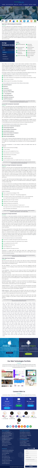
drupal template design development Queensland (21, 101)
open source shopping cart (19, 270)
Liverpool (25, 315)
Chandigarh (33, 303)
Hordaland (26, 311)
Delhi (31, 305)
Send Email (31, 405)
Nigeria (34, 320)
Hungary (30, 311)
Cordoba (8, 305)
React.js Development (23, 436)
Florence (25, 308)
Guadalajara (4, 311)
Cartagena (29, 303)
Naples (12, 320)
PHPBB (3, 291)
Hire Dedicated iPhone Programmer (25, 435)
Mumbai (31, 318)
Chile (6, 304)
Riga (11, 324)
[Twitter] (10, 426)
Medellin (34, 317)
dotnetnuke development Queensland (20, 300)
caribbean (26, 303)
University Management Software (25, 445)
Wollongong (4, 332)
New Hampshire (20, 334)
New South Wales (22, 320)
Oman (15, 321)
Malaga (9, 317)
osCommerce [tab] (5, 56)
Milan (17, 318)
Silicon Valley (4, 63)
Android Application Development (25, 433)
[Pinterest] (19, 426)
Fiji (20, 308)
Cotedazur (15, 305)
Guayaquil (16, 311)
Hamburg (19, 311)
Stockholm (26, 327)
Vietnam (18, 331)
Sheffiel (34, 325)
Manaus (16, 317)
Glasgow (19, 310)
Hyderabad (33, 311)
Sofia (10, 327)
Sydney (3, 328)
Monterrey (20, 318)
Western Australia (32, 331)
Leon (13, 315)
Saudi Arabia (24, 325)
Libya (15, 315)
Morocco (28, 318)
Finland (22, 308)
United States (24, 330)
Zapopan (12, 332)
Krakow (13, 314)
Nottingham (30, 334)
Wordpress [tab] (5, 52)
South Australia (19, 327)
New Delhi (15, 334)
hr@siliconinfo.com (19, 404)
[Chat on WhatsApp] (30, 426)
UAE (7, 330)
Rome (24, 324)
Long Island (28, 332)
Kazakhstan (4, 314)
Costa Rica (11, 305)
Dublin (15, 307)
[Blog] (22, 426)
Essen (13, 308)
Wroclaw (8, 332)
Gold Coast (26, 310)
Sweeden (29, 327)
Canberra (15, 303)
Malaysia (12, 317)
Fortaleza (28, 308)
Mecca (31, 317)
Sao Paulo (20, 325)
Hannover (23, 311)
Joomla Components (31, 53)
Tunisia (34, 328)
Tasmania (9, 328)
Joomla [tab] (4, 47)
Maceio (3, 317)
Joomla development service (8, 124)
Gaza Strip (4, 310)
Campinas (11, 303)
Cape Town (19, 303)
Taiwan (6, 328)
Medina (3, 318)
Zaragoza (15, 332)
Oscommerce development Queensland (8, 255)
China (9, 304)
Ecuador (34, 307)
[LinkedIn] (16, 426)
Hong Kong (20, 332)
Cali (5, 303)
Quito (7, 324)
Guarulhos (8, 311)
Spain (23, 327)
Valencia (3, 331)
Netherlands (17, 320)
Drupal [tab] (4, 49)
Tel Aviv (12, 328)
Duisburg (17, 307)
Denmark (34, 305)
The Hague (19, 328)
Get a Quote (9, 352)
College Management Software (25, 443)
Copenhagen (4, 305)
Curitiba (20, 305)
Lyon (34, 315)
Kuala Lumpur (20, 314)
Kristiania (16, 314)
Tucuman (31, 328)
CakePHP (12, 285)
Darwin (29, 305)
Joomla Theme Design (21, 55)
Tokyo (25, 328)
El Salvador (10, 308)
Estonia (15, 308)
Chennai (3, 304)
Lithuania (22, 315)
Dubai (12, 307)
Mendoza (10, 318)
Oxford (19, 321)
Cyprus (23, 305)
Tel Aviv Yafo (16, 328)
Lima (17, 315)
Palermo (22, 321)
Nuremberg (11, 321)
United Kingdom (18, 330)
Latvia (3, 315)
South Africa (14, 327)
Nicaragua (31, 320)
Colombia (33, 304)
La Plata (27, 314)
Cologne (30, 304)
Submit (31, 466)
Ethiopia (18, 308)
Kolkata (10, 314)
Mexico (9, 334)
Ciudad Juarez (23, 304)
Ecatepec (30, 307)
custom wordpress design (24, 211)
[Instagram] (13, 426)
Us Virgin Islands (32, 330)
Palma (25, 321)
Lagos (30, 314)
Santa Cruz (4, 325)
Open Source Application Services (8, 83)
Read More (7, 408)
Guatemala (12, 311)
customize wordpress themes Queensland (21, 210)
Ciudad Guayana (17, 304)
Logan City (29, 315)
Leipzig (11, 315)
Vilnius (21, 331)
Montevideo (24, 318)
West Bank (27, 331)
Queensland (4, 324)
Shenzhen (4, 327)
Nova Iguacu (7, 321)
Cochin (27, 304)
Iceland (24, 332)
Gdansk (8, 310)
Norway (3, 321)
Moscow (12, 334)
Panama (28, 321)
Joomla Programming (31, 50)
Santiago (8, 325)
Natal (14, 320)
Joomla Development (21, 44)
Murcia (3, 320)
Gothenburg (31, 310)
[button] (3, 13)
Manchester (20, 317)
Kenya (8, 314)
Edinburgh (4, 308)
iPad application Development (24, 438)
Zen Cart (12, 265)
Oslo (17, 321)
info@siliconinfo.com (30, 404)
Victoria (13, 331)
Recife (10, 324)
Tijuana (23, 328)
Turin (3, 330)
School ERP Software (23, 442)
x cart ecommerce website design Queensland (20, 299)
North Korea (25, 334)
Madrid (6, 317)
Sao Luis (16, 325)
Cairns (3, 303)
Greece (34, 310)
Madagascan (33, 332)
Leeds (9, 315)
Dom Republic (4, 307)
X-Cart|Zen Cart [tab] (5, 58)
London (32, 315)
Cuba (18, 305)
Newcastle (27, 320)
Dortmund (9, 307)
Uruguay (28, 330)
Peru (34, 321)
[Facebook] (7, 426)
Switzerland (33, 327)
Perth (32, 321)
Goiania (23, 310)
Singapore (7, 327)
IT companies (16, 63)
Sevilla (28, 325)
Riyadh (19, 324)
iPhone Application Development (25, 432)
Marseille (27, 317)
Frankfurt (34, 308)
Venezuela (7, 331)
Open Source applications (6, 26)
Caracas (22, 303)
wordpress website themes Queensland (9, 210)
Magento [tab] (4, 54)
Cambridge (8, 303)
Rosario (27, 324)
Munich (34, 318)
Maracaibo (24, 317)
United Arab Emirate (12, 330)
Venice (10, 331)
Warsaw (24, 331)
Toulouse (28, 328)
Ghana (17, 310)
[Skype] (27, 426)
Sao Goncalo (12, 325)
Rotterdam (30, 324)
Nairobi (9, 320)
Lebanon (6, 315)
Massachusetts (4, 334)
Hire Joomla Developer (21, 50)
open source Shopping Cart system (20, 255)
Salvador (34, 324)
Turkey (5, 330)
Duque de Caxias (23, 307)
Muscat (6, 320)
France (31, 308)
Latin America (33, 314)
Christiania (12, 304)
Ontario (3, 335)
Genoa (10, 310)
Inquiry (34, 4)
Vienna (16, 331)
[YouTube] (24, 426)
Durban (27, 307)
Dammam (26, 305)
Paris (30, 321)
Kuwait (24, 314)
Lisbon (19, 315)
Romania (22, 324)
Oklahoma (33, 334)
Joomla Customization (31, 52)
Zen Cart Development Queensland (8, 299)
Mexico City (14, 318)
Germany (13, 310)
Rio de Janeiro (15, 324)
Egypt (7, 308)
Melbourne (7, 318)
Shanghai (31, 325)
